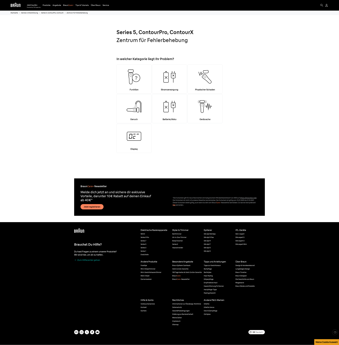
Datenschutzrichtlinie (55, 293)
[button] (46, 5)
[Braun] (16, 5)
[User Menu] (326, 5)
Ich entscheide (299, 296)
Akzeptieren (299, 280)
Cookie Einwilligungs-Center (216, 293)
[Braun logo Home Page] (16, 5)
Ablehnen (299, 288)
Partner (81, 286)
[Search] (321, 5)
